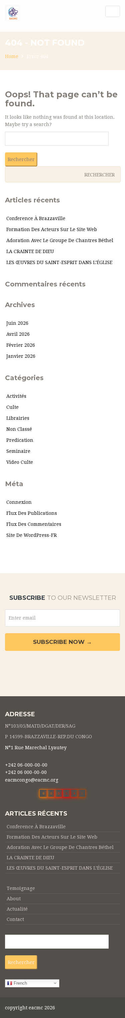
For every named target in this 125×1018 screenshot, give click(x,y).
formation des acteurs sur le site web (51, 229)
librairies (17, 418)
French (19, 982)
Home (11, 56)
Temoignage (21, 888)
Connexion (19, 502)
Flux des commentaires (33, 524)
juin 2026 (17, 323)
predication (19, 440)
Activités (16, 396)
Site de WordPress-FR (31, 535)
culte (12, 407)
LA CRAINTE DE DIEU (30, 251)
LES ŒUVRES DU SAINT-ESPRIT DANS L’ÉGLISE (59, 262)
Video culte (19, 462)
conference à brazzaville (35, 218)
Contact (15, 919)
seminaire (18, 451)
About (14, 898)
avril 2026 (18, 334)
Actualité (17, 909)
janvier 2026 (20, 356)
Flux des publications (31, 513)
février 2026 (20, 345)
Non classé (19, 429)
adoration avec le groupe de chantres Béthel (59, 240)
